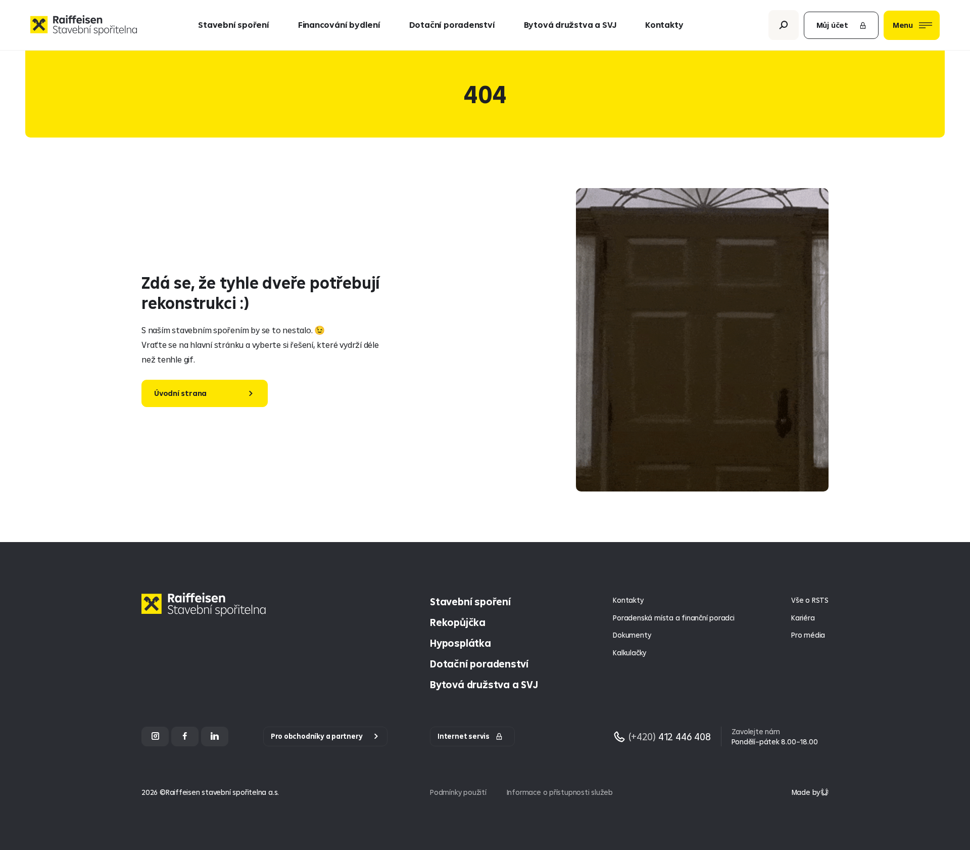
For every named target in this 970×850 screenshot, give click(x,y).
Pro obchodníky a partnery (317, 736)
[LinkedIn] (214, 736)
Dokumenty (632, 635)
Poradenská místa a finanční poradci (673, 617)
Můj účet (832, 25)
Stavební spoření (233, 24)
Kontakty (664, 24)
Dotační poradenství (452, 24)
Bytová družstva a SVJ (570, 24)
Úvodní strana (180, 393)
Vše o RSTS (810, 600)
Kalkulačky (629, 652)
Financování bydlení (339, 24)
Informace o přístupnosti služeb (560, 792)
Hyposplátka (460, 643)
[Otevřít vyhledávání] (783, 25)
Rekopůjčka (458, 622)
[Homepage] (206, 612)
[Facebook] (185, 736)
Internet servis (464, 736)
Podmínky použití (458, 792)
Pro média (808, 635)
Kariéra (803, 617)
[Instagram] (155, 736)
